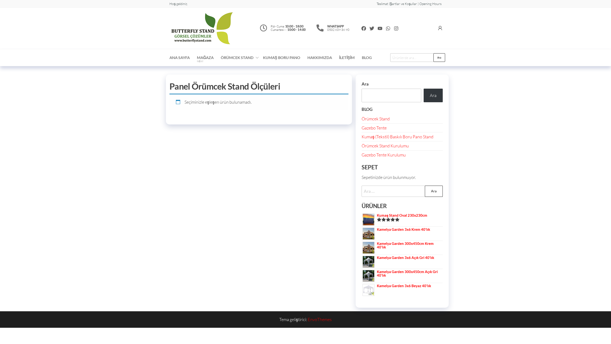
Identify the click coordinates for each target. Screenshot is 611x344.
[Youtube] (380, 28)
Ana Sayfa (179, 57)
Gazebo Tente (374, 127)
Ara (439, 57)
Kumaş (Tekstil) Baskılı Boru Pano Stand (397, 136)
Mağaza (205, 59)
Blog (367, 57)
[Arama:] (402, 191)
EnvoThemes (320, 319)
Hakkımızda (319, 57)
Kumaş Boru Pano (281, 57)
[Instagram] (396, 28)
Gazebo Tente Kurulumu (384, 154)
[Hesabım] (440, 28)
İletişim (347, 57)
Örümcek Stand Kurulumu (385, 145)
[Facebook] (363, 28)
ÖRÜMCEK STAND (237, 57)
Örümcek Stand (376, 118)
